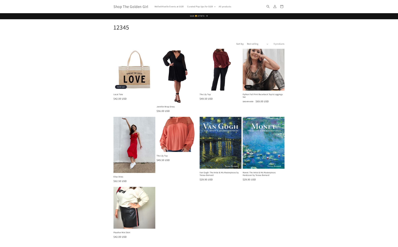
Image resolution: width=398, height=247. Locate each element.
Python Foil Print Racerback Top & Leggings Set (263, 95)
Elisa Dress (118, 177)
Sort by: (240, 43)
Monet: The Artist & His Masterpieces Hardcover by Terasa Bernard (259, 173)
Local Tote (118, 94)
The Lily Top (205, 94)
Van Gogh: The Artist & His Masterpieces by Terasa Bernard (219, 173)
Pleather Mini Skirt (121, 232)
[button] (201, 6)
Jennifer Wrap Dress (166, 106)
